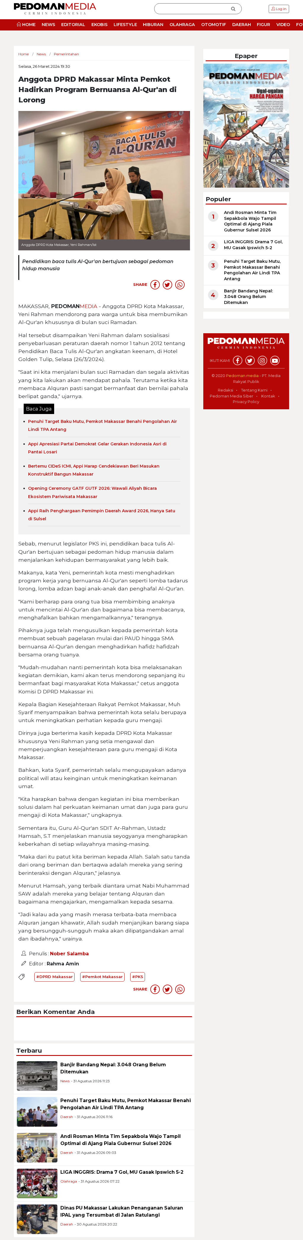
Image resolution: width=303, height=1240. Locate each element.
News (65, 1081)
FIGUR (263, 24)
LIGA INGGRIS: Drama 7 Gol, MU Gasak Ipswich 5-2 (121, 1172)
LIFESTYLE (125, 24)
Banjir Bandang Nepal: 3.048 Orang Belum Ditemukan (248, 296)
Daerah (66, 1117)
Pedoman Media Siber (231, 396)
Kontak (268, 396)
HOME (28, 24)
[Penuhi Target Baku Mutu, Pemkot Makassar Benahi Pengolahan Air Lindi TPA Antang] (37, 1111)
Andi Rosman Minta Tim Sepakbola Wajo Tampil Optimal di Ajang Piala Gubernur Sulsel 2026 (250, 221)
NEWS (48, 24)
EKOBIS (99, 24)
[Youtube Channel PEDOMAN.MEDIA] (275, 360)
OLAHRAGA (182, 24)
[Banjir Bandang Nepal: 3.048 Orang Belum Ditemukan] (37, 1075)
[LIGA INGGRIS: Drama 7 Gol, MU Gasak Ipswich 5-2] (37, 1183)
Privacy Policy (246, 401)
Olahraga (68, 1181)
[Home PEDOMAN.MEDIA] (55, 8)
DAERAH (241, 24)
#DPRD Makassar (54, 976)
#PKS (137, 976)
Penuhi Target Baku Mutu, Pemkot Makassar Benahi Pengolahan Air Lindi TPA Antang (252, 270)
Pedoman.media (242, 375)
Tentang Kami (254, 390)
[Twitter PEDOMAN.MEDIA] (250, 360)
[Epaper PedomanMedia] (246, 125)
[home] (246, 346)
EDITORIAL (73, 24)
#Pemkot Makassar (102, 976)
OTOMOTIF (213, 24)
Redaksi (225, 390)
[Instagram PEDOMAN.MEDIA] (262, 360)
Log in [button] (280, 9)
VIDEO (283, 24)
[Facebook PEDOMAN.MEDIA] (237, 360)
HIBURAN (153, 24)
